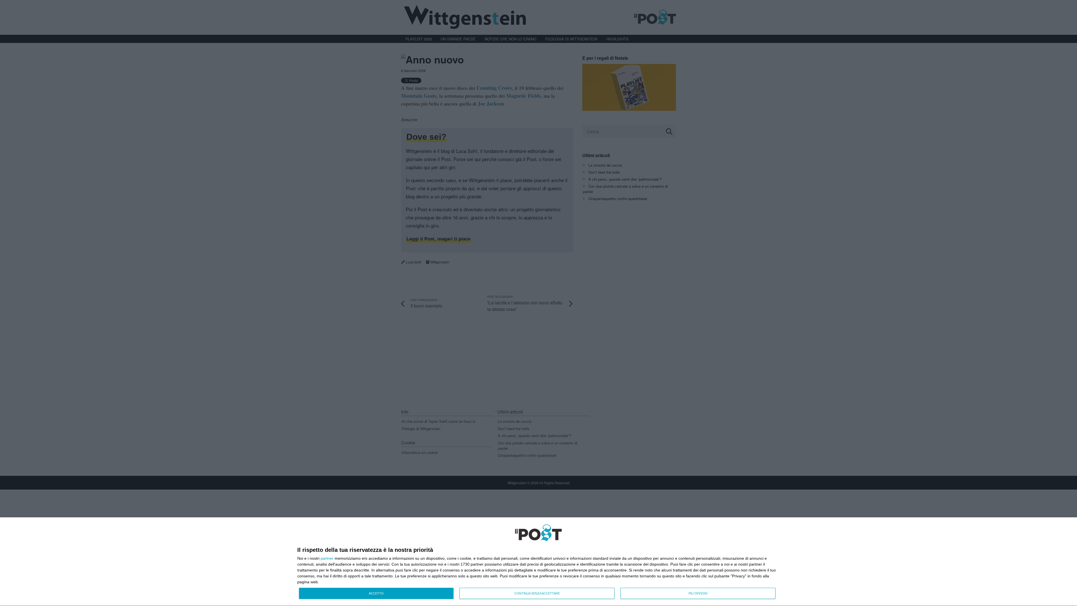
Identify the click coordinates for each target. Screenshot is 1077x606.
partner (327, 558)
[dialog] (538, 562)
